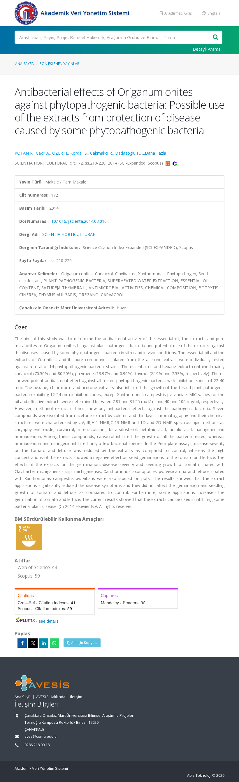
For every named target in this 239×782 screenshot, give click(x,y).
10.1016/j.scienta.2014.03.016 (79, 221)
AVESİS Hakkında (50, 696)
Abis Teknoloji (199, 775)
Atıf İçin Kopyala (83, 642)
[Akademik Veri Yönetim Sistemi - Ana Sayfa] (27, 13)
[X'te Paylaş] (33, 643)
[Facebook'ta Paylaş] (22, 643)
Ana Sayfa (24, 63)
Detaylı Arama (207, 49)
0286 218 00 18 (37, 744)
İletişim (76, 696)
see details (49, 621)
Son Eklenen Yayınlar (59, 63)
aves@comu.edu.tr (40, 736)
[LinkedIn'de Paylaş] (43, 643)
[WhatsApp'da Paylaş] (54, 643)
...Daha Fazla (154, 153)
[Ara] (215, 37)
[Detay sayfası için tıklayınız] (29, 536)
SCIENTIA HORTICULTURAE (68, 234)
